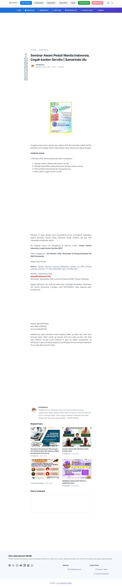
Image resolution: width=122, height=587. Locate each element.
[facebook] (26, 59)
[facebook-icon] (10, 565)
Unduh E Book (102, 569)
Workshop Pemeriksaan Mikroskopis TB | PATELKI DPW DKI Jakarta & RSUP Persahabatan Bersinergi (44, 451)
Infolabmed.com (75, 569)
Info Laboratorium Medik (64, 583)
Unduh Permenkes (102, 574)
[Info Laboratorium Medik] (13, 2)
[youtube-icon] (21, 565)
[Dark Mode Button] (108, 3)
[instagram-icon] (17, 565)
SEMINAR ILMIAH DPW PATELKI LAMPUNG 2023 (74, 482)
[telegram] (26, 71)
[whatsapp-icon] (32, 565)
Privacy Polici (63, 3)
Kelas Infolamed (26, 3)
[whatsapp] (26, 67)
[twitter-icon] (13, 565)
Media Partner (51, 3)
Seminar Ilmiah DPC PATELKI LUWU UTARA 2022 (75, 450)
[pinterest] (26, 75)
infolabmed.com (97, 3)
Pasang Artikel (39, 3)
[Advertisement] (61, 31)
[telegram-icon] (28, 565)
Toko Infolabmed (84, 3)
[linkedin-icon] (24, 565)
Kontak (73, 3)
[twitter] (26, 63)
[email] (26, 78)
